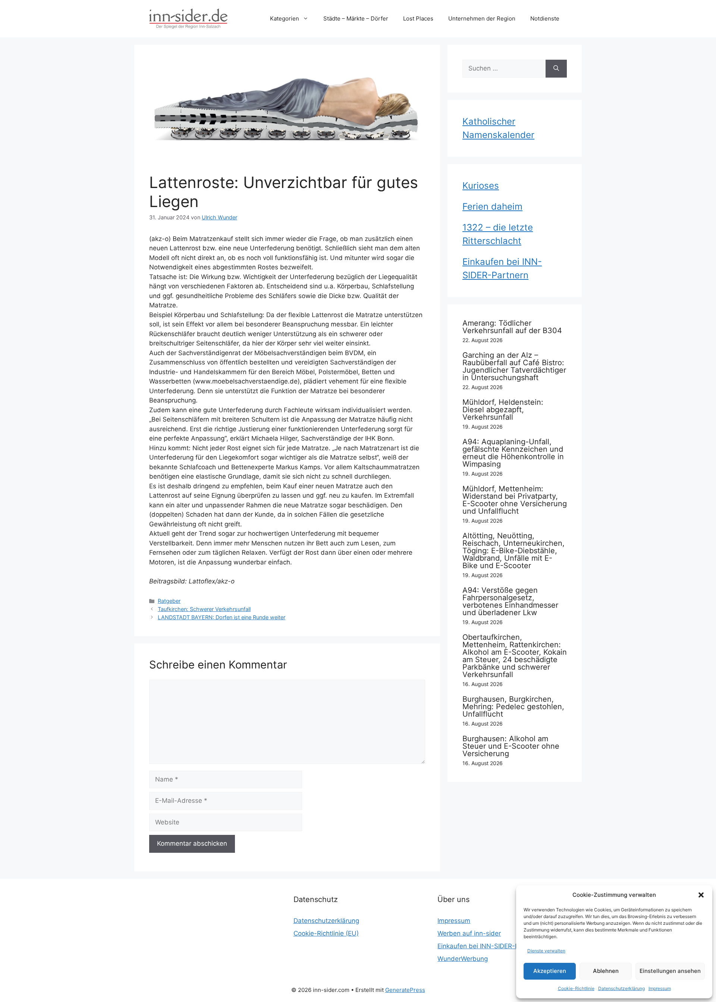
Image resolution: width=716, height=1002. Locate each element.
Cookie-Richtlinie (576, 988)
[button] (701, 895)
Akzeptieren (549, 970)
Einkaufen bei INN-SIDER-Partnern (489, 946)
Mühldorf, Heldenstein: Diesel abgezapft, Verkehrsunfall (502, 410)
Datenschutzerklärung (621, 988)
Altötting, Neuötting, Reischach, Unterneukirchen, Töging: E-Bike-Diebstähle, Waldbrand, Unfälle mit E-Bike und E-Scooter (513, 550)
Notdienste (544, 18)
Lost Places (418, 18)
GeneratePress (405, 989)
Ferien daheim (492, 206)
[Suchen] (556, 69)
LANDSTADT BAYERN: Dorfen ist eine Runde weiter (221, 617)
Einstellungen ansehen (670, 970)
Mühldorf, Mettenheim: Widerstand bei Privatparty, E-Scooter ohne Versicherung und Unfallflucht (514, 500)
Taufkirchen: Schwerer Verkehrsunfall (204, 609)
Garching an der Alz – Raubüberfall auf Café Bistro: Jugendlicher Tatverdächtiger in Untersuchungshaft (514, 366)
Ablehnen (606, 970)
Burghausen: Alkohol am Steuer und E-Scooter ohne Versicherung (510, 746)
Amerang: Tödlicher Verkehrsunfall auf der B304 (512, 327)
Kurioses (480, 185)
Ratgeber (169, 601)
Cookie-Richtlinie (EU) (326, 933)
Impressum (660, 988)
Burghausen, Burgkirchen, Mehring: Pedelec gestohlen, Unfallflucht (513, 706)
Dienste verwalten (546, 951)
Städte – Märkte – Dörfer (355, 18)
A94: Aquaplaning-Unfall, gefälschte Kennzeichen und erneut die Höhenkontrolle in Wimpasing (513, 453)
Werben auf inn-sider (469, 933)
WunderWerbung (462, 958)
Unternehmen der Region (481, 18)
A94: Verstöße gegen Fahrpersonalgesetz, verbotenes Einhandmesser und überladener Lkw (510, 601)
